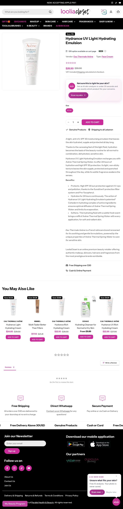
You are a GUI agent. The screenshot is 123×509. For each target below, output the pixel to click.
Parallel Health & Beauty (42, 502)
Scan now (96, 492)
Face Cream (107, 56)
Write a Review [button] (111, 363)
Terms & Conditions (54, 495)
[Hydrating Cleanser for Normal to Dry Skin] (85, 306)
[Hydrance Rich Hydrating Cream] (61, 306)
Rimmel (37, 321)
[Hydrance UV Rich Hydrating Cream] (109, 306)
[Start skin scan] (116, 502)
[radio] (69, 110)
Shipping (81, 72)
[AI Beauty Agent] (104, 12)
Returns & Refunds (33, 495)
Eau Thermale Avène (83, 56)
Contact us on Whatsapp (58, 411)
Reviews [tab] (8, 367)
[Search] (50, 11)
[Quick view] (21, 300)
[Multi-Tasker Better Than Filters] (37, 306)
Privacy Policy (71, 495)
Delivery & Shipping (13, 495)
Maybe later (111, 492)
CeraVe (85, 321)
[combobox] (28, 12)
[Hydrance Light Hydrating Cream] (13, 306)
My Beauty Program (15, 503)
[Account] (111, 11)
